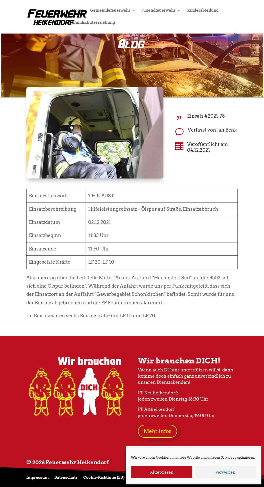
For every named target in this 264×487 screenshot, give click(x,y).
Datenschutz (66, 478)
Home (78, 11)
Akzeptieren (162, 472)
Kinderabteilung (203, 11)
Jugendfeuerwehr (159, 11)
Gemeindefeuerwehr (110, 11)
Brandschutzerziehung (93, 23)
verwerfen (225, 472)
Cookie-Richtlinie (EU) (104, 478)
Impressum (37, 478)
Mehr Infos (157, 431)
